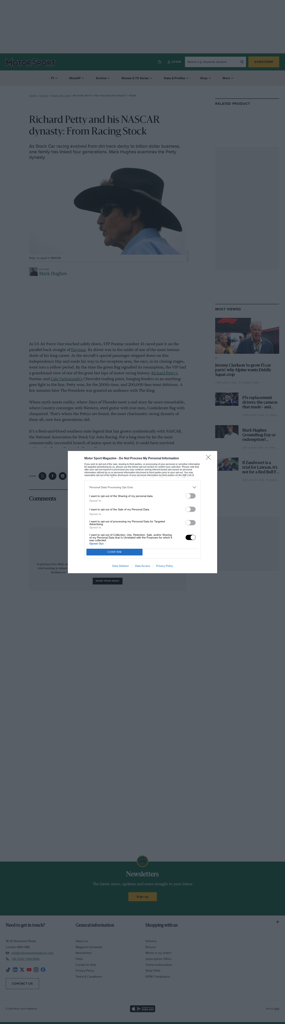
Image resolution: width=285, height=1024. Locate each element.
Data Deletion (120, 565)
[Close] (209, 458)
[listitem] (142, 487)
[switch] (191, 496)
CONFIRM (114, 552)
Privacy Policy (164, 565)
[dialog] (142, 512)
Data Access (142, 565)
